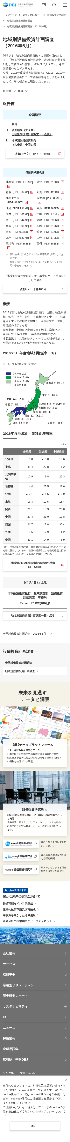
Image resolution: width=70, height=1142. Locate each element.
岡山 (19, 220)
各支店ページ (49, 262)
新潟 (50, 192)
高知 (19, 232)
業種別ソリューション (18, 985)
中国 (50, 214)
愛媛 (50, 232)
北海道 (20, 182)
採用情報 (9, 1038)
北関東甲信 (20, 200)
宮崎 (50, 243)
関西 (19, 214)
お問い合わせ (27, 1073)
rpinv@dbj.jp (40, 603)
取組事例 (9, 974)
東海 (50, 208)
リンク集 (8, 1073)
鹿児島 (20, 243)
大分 (50, 237)
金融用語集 (10, 1049)
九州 (19, 237)
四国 (50, 226)
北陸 (19, 208)
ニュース (9, 1027)
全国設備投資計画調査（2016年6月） (26, 633)
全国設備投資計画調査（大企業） (32, 134)
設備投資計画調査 (18, 651)
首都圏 (50, 198)
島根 (50, 220)
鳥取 (19, 226)
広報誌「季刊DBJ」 (17, 1059)
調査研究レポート (15, 995)
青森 (19, 192)
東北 (50, 182)
